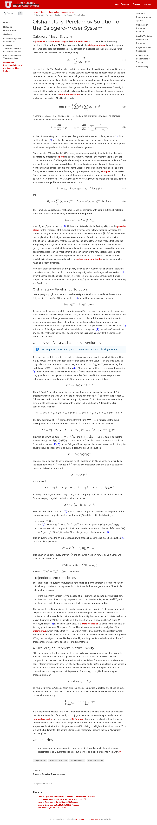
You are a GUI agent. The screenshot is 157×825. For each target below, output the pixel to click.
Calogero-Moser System (144, 19)
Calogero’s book (110, 349)
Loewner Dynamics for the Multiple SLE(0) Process (58, 805)
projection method (77, 760)
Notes (8, 23)
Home (35, 12)
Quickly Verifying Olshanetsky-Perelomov (144, 39)
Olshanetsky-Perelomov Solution (142, 28)
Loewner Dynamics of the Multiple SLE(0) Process (58, 802)
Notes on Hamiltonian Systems (9, 31)
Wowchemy (80, 819)
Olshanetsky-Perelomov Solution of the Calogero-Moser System (13, 66)
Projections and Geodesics (143, 49)
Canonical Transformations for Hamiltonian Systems (12, 48)
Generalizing (142, 66)
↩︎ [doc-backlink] (120, 752)
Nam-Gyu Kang (58, 41)
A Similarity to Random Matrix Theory (143, 58)
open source (95, 819)
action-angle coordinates (89, 259)
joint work (40, 41)
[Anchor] (73, 36)
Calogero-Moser (40, 760)
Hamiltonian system (69, 94)
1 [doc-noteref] (81, 275)
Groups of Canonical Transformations (12, 56)
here (61, 156)
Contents (140, 13)
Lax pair (106, 171)
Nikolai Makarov (78, 41)
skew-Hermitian (90, 623)
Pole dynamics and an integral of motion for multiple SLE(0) (62, 799)
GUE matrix (77, 719)
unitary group (39, 631)
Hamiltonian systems (95, 760)
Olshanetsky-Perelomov (58, 760)
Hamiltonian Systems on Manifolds (12, 40)
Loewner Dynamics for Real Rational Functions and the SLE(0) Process (66, 796)
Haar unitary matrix (42, 719)
